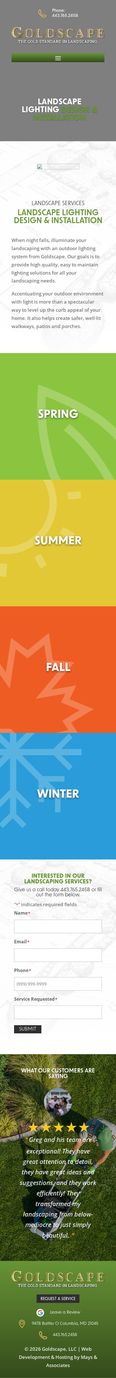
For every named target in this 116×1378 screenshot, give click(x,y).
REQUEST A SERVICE (58, 1299)
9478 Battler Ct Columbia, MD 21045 (65, 1324)
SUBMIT (27, 1029)
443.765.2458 (65, 16)
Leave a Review (65, 1312)
